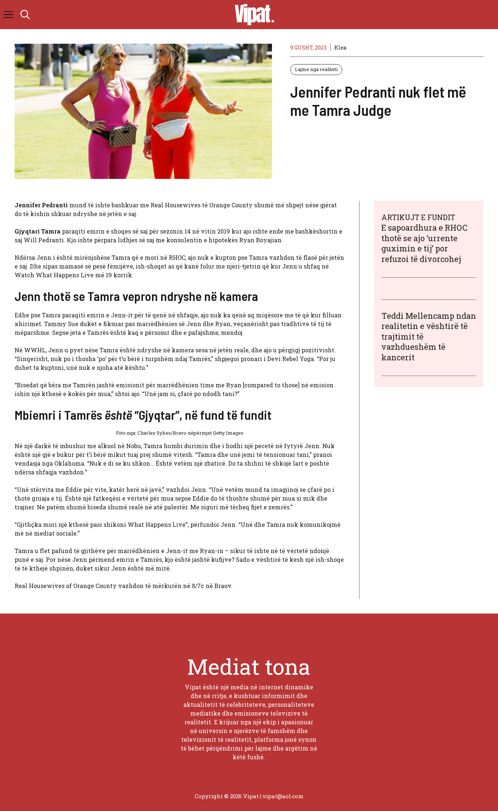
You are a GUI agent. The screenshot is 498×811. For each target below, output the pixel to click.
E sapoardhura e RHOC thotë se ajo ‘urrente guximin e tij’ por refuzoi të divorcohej (424, 243)
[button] (25, 14)
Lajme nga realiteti (316, 69)
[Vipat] (252, 14)
